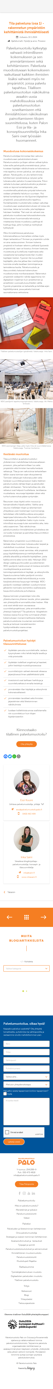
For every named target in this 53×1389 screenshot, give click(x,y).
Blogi (26, 1295)
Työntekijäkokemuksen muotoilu (26, 1272)
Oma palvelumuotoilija (26, 1233)
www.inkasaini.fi (29, 877)
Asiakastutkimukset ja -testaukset (26, 1241)
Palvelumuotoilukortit (26, 1214)
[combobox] (26, 1077)
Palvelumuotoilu (26, 1200)
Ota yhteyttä (26, 744)
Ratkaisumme (26, 1266)
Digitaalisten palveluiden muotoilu (26, 1276)
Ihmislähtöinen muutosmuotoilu (26, 1253)
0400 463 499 (29, 814)
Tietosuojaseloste (26, 1303)
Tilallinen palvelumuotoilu (26, 1280)
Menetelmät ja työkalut (26, 1210)
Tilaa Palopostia (26, 1184)
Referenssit (26, 1291)
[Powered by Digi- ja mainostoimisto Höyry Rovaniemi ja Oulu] (26, 1367)
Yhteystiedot (26, 1299)
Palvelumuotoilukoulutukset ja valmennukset (26, 1249)
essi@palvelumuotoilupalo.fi (29, 809)
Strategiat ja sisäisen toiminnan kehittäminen (26, 1237)
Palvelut (26, 1223)
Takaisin (11, 892)
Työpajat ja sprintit (26, 1245)
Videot (26, 1218)
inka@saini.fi (29, 873)
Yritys (26, 1286)
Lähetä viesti (14, 1141)
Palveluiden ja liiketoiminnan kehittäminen (26, 1229)
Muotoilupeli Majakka (26, 1261)
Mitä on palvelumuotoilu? (26, 1205)
